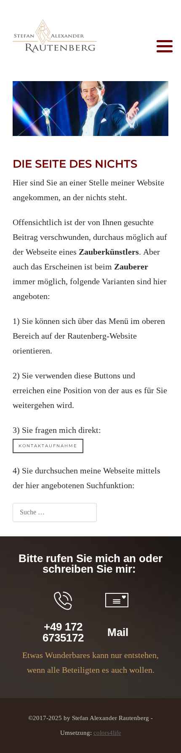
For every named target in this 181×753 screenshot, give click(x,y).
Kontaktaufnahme (48, 445)
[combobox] (55, 512)
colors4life (107, 732)
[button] (165, 46)
